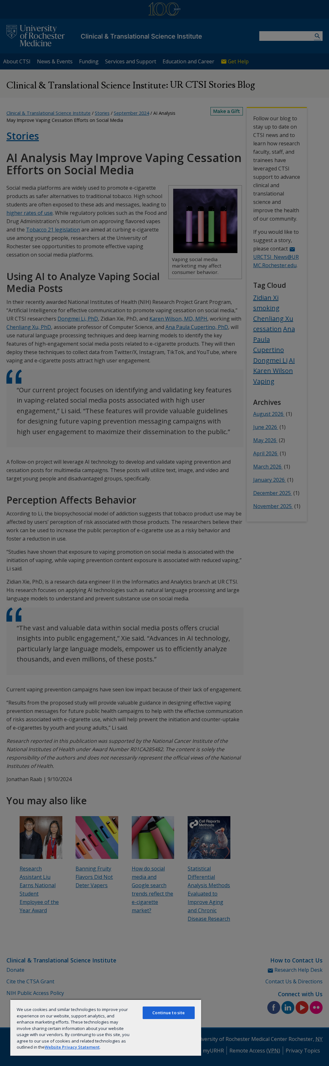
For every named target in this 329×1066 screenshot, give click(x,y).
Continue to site (168, 1013)
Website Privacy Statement (72, 1047)
